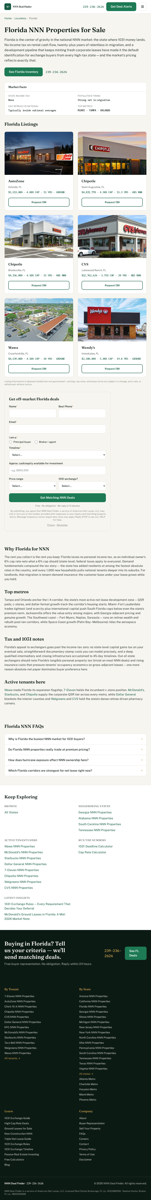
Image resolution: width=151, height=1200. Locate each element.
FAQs (82, 1133)
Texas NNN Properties (92, 1063)
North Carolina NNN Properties (97, 1037)
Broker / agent (47, 441)
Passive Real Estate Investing (21, 1154)
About (82, 1118)
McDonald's (136, 690)
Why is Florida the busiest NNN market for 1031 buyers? (75, 739)
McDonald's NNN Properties (23, 852)
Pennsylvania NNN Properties (96, 1047)
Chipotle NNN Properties (21, 876)
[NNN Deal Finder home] (21, 6)
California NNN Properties (94, 1001)
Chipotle (89, 181)
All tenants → (12, 1058)
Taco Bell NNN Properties (19, 1042)
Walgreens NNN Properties (22, 882)
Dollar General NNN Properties (25, 864)
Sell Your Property (89, 1128)
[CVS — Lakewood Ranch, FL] (112, 236)
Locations (20, 18)
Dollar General (126, 694)
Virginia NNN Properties (93, 1068)
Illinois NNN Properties (92, 1016)
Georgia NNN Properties (95, 812)
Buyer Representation (92, 1123)
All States (11, 812)
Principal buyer (22, 441)
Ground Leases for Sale (18, 1128)
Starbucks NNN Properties (22, 858)
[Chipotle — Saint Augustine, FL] (112, 153)
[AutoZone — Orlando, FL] (39, 153)
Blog (7, 1164)
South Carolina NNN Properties (99, 824)
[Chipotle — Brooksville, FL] (39, 236)
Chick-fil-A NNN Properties (20, 1006)
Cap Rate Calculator (92, 852)
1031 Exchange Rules (17, 1144)
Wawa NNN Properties (19, 846)
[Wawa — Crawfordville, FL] (39, 319)
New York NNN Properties (94, 1032)
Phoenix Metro (87, 1099)
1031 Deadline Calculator (95, 846)
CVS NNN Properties (18, 888)
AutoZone (16, 181)
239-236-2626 (93, 7)
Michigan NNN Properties (94, 1022)
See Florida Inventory (23, 72)
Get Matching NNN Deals (57, 497)
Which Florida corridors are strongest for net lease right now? (75, 770)
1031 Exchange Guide (17, 1118)
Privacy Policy (87, 1149)
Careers (84, 1138)
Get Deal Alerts (121, 6)
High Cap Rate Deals (16, 1123)
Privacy (51, 525)
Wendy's (88, 347)
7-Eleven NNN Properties (21, 870)
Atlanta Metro (87, 1078)
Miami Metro (86, 1094)
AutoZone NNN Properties (20, 1001)
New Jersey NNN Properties (95, 1027)
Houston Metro (88, 1089)
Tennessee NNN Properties (96, 830)
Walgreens (58, 699)
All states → (86, 1073)
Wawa (13, 347)
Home (8, 18)
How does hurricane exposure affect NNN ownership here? (75, 760)
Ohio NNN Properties (91, 1042)
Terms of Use (87, 1154)
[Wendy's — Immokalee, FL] (112, 319)
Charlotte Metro (88, 1084)
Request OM (38, 202)
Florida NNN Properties (93, 1006)
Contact (84, 1144)
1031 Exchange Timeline (18, 1149)
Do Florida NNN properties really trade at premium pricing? (75, 749)
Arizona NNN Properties (93, 996)
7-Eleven (70, 690)
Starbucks (11, 694)
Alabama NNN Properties (95, 818)
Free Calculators (14, 1159)
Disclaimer (62, 525)
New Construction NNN (18, 1133)
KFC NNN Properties (16, 1027)
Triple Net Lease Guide (17, 1138)
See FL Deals (134, 953)
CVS (85, 264)
